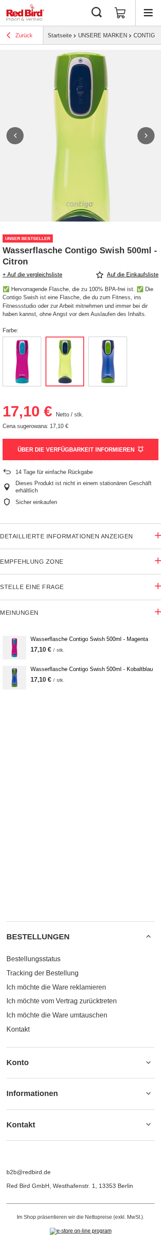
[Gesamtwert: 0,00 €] (120, 13)
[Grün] (65, 361)
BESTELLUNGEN (38, 936)
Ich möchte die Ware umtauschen (56, 1015)
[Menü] (148, 13)
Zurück (23, 35)
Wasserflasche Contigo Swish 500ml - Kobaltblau (91, 669)
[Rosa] (22, 361)
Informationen (32, 1093)
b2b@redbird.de (28, 1172)
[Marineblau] (107, 361)
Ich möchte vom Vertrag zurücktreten (61, 1001)
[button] (15, 135)
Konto (17, 1062)
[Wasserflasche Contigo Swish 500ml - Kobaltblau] (14, 677)
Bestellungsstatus (33, 959)
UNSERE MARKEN (102, 35)
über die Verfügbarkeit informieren (76, 449)
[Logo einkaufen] (25, 12)
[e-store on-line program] (81, 1231)
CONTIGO (146, 35)
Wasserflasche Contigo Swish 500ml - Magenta (89, 639)
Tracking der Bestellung (42, 973)
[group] (80, 146)
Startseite (60, 35)
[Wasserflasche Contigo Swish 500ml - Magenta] (14, 647)
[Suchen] (96, 13)
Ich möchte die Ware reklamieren (56, 987)
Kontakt (18, 1029)
